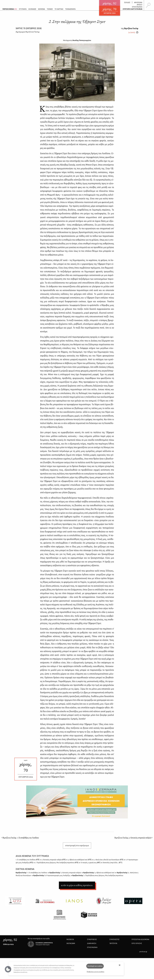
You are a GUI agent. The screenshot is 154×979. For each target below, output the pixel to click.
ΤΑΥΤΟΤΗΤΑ (113, 943)
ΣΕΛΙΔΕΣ (127, 2)
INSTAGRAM (70, 943)
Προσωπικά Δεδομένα (140, 939)
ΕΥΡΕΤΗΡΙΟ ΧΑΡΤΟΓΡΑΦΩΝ (132, 9)
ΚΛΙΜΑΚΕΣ (32, 9)
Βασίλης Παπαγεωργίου (82, 40)
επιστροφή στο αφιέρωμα (77, 845)
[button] (8, 969)
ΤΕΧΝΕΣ (50, 9)
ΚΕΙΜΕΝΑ (41, 9)
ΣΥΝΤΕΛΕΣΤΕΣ (114, 939)
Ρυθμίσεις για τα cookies (95, 972)
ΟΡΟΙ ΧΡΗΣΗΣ (136, 943)
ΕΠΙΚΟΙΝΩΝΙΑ (137, 7)
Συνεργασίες (92, 939)
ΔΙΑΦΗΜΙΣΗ (91, 943)
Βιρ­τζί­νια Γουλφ (31, 872)
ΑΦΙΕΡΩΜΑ (138, 2)
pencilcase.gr (143, 951)
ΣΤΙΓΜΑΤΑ (23, 9)
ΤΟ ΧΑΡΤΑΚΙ (59, 9)
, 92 (10, 940)
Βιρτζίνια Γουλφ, (20, 838)
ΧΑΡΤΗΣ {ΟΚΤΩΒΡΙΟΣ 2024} (28, 28)
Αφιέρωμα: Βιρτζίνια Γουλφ (27, 32)
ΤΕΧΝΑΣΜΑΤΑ (70, 9)
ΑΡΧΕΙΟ (139, 5)
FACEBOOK (70, 939)
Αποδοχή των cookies (95, 966)
